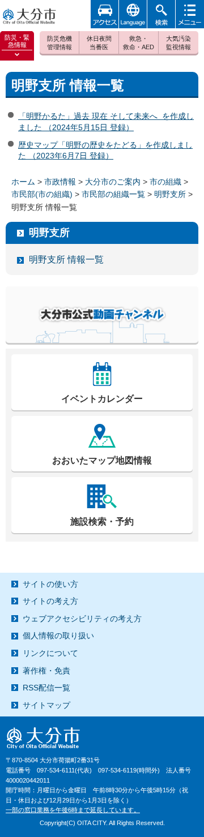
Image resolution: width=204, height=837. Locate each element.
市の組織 (165, 181)
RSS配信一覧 (46, 687)
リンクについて (50, 653)
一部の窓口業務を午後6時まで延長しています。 (73, 809)
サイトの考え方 (50, 601)
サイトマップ (46, 705)
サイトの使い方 (50, 584)
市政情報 (60, 181)
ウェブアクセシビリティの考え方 (82, 618)
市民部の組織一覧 (113, 194)
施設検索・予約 (102, 521)
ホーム (23, 181)
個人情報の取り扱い (58, 635)
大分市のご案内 (113, 181)
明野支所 (170, 194)
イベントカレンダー (102, 399)
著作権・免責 (46, 670)
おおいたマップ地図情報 (102, 460)
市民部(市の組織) (42, 194)
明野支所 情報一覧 (66, 259)
